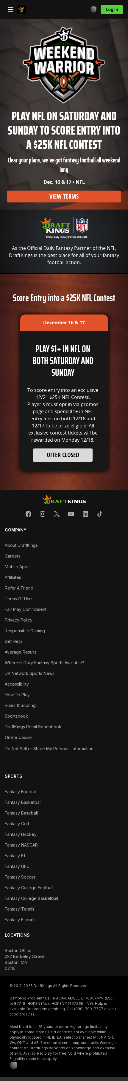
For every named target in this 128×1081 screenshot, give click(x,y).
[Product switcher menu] (10, 9)
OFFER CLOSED (63, 455)
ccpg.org (17, 1014)
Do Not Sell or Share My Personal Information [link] (49, 748)
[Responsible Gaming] (93, 9)
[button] (28, 514)
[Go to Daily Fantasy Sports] (21, 9)
